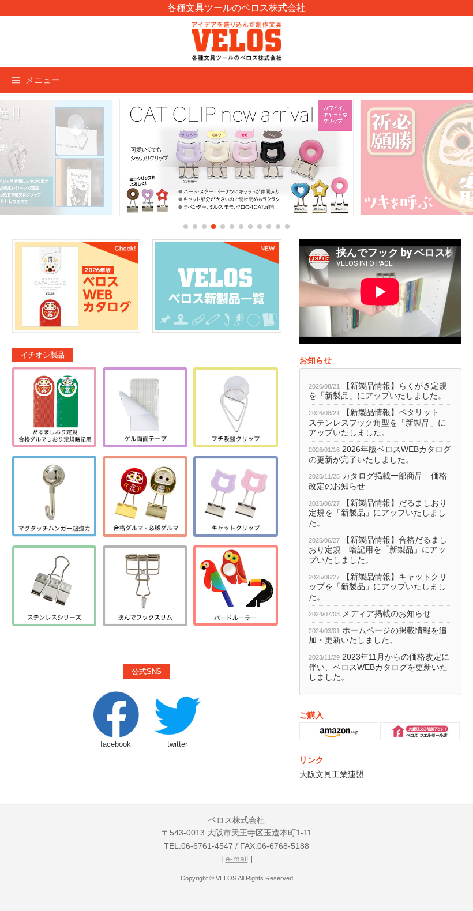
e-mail (237, 858)
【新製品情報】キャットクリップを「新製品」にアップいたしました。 (378, 587)
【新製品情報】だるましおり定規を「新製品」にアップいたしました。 (378, 513)
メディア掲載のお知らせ (386, 613)
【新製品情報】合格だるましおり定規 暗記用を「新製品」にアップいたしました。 (378, 550)
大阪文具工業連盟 (331, 774)
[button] (185, 226)
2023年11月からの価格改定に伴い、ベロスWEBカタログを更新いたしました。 (379, 667)
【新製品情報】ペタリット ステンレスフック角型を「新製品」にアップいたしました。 (378, 422)
